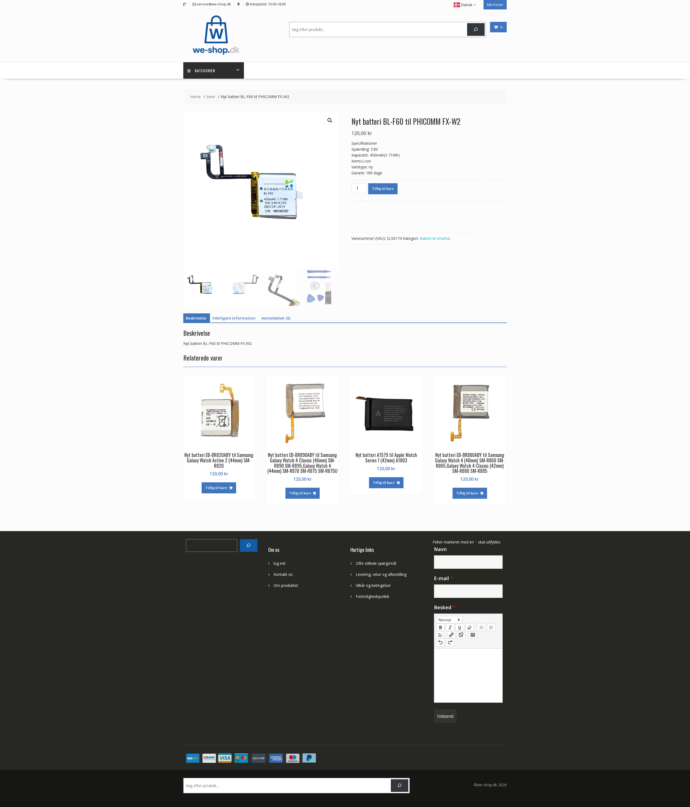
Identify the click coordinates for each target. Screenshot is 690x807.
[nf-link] (451, 635)
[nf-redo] (450, 642)
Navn (440, 549)
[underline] (460, 627)
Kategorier (205, 70)
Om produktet (286, 585)
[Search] (248, 545)
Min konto (495, 4)
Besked (444, 607)
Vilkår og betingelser (373, 585)
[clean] (469, 627)
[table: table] (472, 635)
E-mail (443, 578)
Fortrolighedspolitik (372, 596)
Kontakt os (283, 574)
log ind (279, 563)
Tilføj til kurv (383, 188)
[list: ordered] (481, 627)
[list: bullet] (491, 627)
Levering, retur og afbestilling (381, 574)
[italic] (450, 627)
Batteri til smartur (435, 238)
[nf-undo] (440, 642)
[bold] (440, 627)
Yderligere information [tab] (234, 318)
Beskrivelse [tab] (196, 318)
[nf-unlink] (461, 635)
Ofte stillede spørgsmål (376, 563)
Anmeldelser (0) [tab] (275, 318)
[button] (330, 120)
